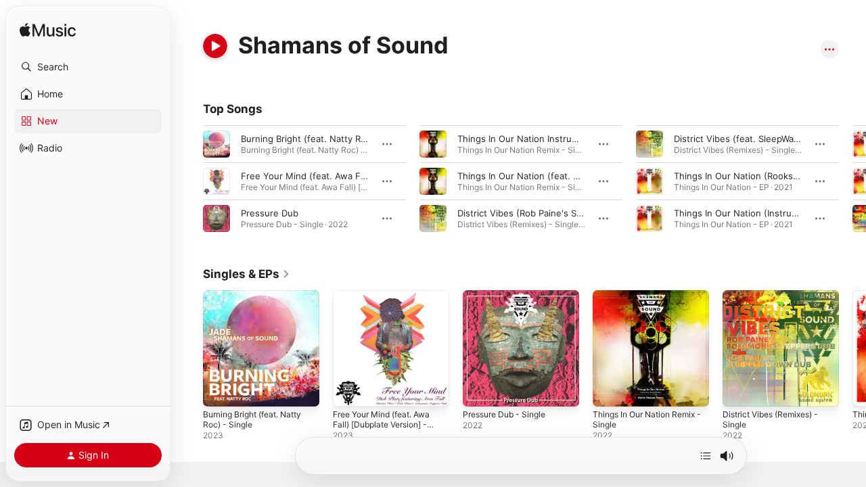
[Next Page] (852, 181)
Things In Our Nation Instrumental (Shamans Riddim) (567, 138)
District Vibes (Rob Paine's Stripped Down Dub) (557, 213)
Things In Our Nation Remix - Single (650, 301)
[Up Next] (706, 455)
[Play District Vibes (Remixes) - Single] (739, 389)
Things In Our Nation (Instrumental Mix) (757, 213)
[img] (48, 31)
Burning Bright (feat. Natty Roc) (307, 138)
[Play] (215, 46)
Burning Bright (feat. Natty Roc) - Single (259, 301)
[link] (246, 273)
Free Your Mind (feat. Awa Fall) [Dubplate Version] (348, 175)
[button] (88, 66)
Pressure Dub (269, 213)
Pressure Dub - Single (509, 295)
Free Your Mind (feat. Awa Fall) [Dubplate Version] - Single (389, 306)
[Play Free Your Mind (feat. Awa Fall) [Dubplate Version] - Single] (350, 389)
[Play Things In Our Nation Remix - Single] (609, 389)
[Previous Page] (189, 181)
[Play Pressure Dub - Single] (480, 389)
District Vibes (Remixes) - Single (776, 301)
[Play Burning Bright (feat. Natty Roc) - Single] (220, 389)
